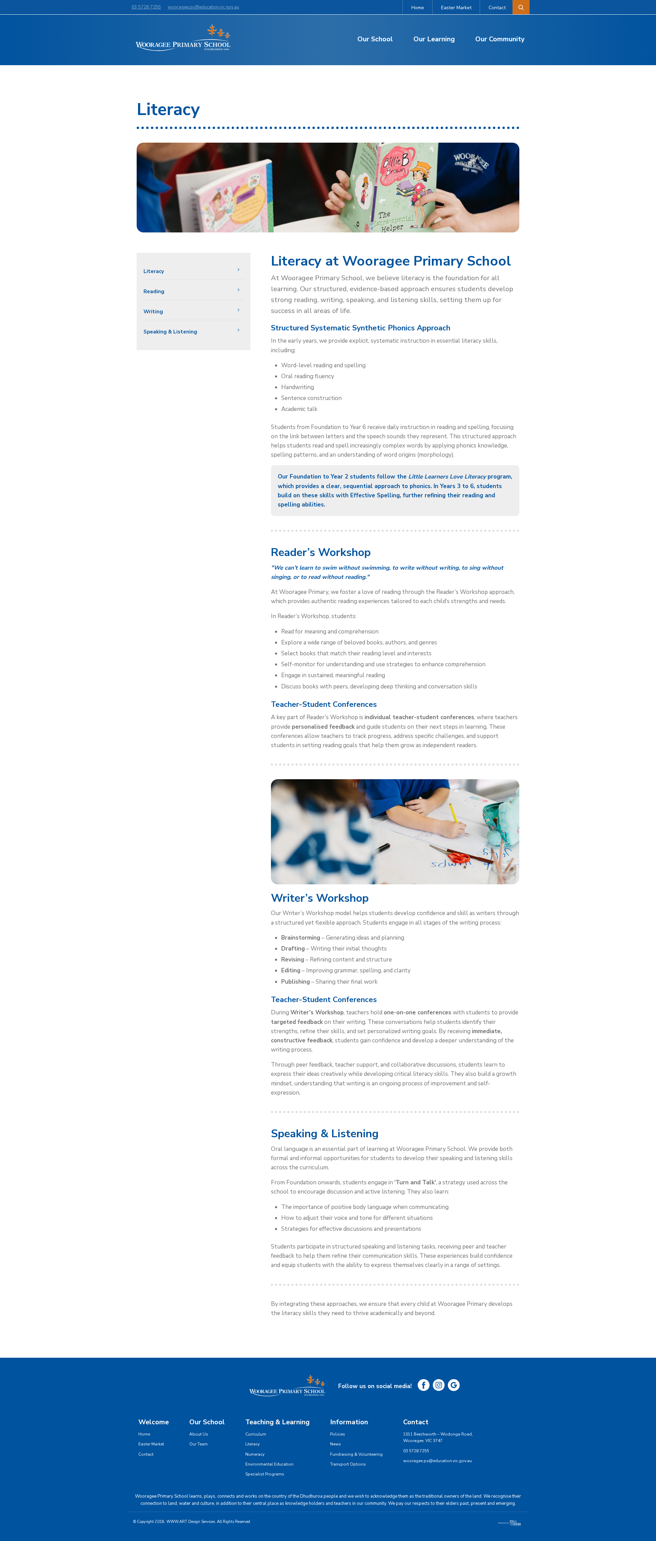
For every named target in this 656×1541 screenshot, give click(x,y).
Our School (375, 39)
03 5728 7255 (146, 7)
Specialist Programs (264, 1474)
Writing (153, 311)
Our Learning (434, 39)
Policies (337, 1434)
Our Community (500, 39)
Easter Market (456, 7)
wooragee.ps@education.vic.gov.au (203, 7)
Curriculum (255, 1434)
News (335, 1444)
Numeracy (254, 1454)
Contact (497, 7)
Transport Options (348, 1464)
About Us (198, 1434)
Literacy (154, 271)
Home (417, 7)
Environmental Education (269, 1464)
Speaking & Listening (170, 331)
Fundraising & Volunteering (356, 1454)
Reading (154, 291)
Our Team (198, 1444)
